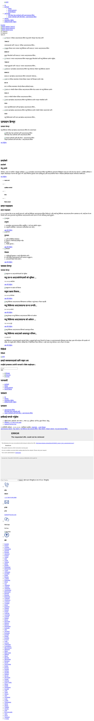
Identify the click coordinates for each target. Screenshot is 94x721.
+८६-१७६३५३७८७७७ (10, 497)
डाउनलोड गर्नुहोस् (9, 20)
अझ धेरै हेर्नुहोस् (8, 230)
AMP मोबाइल (42, 427)
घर (5, 5)
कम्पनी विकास (12, 12)
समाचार (6, 18)
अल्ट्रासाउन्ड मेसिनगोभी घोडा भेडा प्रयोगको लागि (12, 410)
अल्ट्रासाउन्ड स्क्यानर (6, 429)
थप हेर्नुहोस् (4, 142)
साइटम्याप (34, 427)
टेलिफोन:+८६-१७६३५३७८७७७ (12, 422)
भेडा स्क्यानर (16, 429)
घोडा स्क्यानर (41, 429)
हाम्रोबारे (6, 7)
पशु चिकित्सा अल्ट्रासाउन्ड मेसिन (29, 429)
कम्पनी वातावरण (12, 10)
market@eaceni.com (10, 424)
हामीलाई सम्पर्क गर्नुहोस (10, 22)
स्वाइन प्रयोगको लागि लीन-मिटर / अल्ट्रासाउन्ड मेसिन (22, 17)
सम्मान (9, 8)
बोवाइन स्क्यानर (50, 429)
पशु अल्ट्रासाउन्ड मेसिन (61, 429)
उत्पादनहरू (7, 13)
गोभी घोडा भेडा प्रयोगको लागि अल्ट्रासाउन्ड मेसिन (21, 15)
